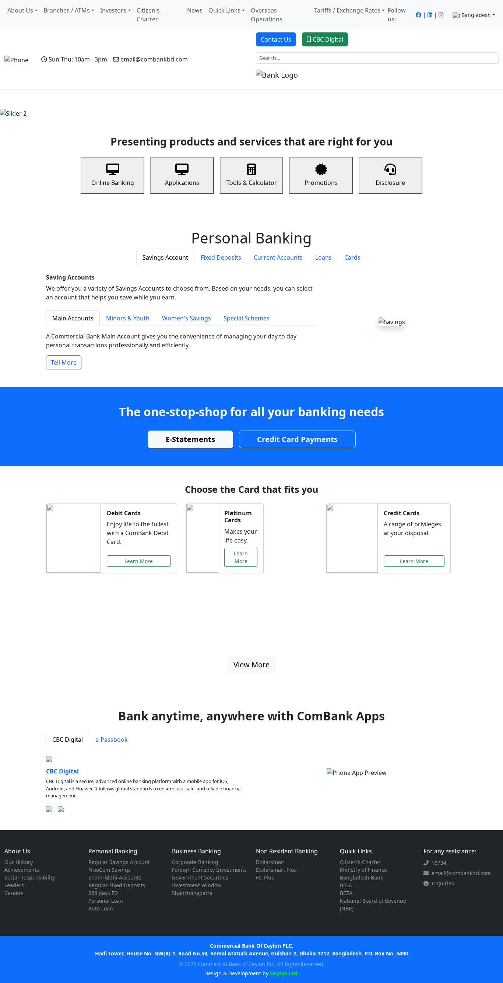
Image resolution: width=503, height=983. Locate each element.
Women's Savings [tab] (186, 318)
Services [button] (359, 99)
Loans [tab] (323, 257)
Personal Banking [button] (56, 99)
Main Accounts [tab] (73, 318)
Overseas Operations (266, 14)
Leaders (14, 885)
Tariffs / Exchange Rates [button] (347, 10)
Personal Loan (105, 900)
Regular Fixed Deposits (116, 885)
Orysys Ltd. (283, 973)
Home (21, 99)
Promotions (321, 183)
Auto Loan (100, 908)
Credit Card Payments (297, 439)
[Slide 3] (258, 107)
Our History (18, 862)
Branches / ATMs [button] (66, 10)
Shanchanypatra (192, 892)
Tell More (64, 362)
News (195, 10)
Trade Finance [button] (225, 99)
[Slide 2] (244, 107)
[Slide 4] (271, 107)
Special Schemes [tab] (247, 318)
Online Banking (112, 183)
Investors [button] (113, 10)
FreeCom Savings (109, 869)
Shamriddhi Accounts (114, 877)
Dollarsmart (270, 862)
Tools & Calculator (251, 183)
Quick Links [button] (224, 10)
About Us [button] (20, 10)
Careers (14, 892)
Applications (182, 183)
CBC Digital (328, 39)
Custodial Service (274, 99)
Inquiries (443, 883)
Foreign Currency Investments (209, 869)
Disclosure (390, 183)
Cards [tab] (352, 257)
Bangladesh (476, 14)
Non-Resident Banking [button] (170, 99)
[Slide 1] (231, 107)
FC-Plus (265, 877)
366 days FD (103, 892)
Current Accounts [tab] (278, 257)
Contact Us (276, 39)
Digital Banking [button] (320, 99)
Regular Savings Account (119, 862)
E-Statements (190, 439)
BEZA (346, 892)
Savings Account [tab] (165, 257)
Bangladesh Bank (361, 877)
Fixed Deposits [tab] (221, 257)
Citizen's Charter (148, 14)
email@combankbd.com (154, 59)
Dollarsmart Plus (276, 869)
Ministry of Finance (363, 869)
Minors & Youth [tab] (128, 318)
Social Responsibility (29, 877)
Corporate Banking (195, 862)
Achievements (21, 869)
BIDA (346, 885)
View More (251, 665)
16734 (439, 862)
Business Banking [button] (110, 99)
